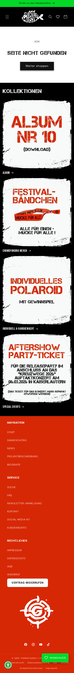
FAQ (9, 495)
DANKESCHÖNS (17, 440)
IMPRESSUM (14, 550)
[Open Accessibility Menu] (8, 665)
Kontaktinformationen (31, 668)
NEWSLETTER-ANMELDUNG (24, 503)
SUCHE (11, 487)
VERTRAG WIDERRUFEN (27, 582)
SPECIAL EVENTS (11, 407)
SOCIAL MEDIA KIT (18, 519)
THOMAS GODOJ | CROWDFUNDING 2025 (41, 658)
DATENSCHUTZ (16, 558)
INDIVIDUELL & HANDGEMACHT (18, 329)
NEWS (11, 448)
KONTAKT (13, 511)
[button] (7, 17)
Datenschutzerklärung (38, 662)
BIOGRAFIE (13, 464)
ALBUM (6, 173)
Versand (65, 662)
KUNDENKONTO (17, 527)
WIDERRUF (13, 574)
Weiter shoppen (37, 66)
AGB (9, 566)
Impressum (51, 668)
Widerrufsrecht (16, 662)
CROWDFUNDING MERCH (15, 251)
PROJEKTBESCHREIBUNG (22, 456)
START (11, 432)
